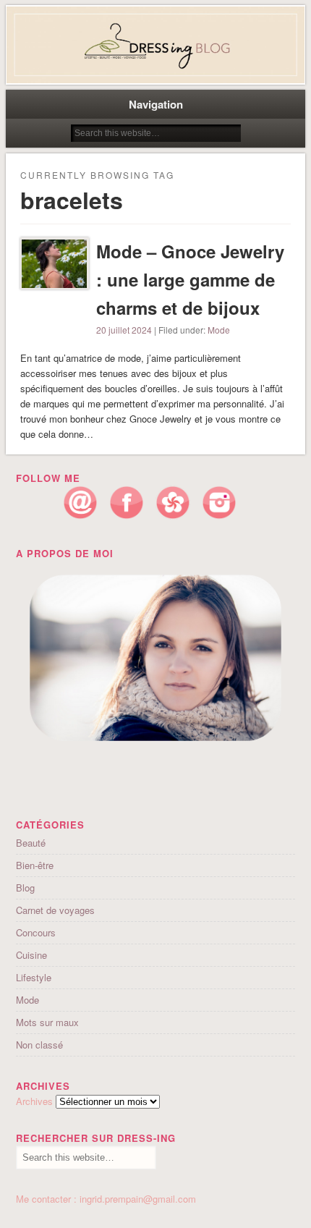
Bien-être (35, 865)
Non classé (39, 1044)
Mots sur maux (47, 1022)
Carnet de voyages (55, 910)
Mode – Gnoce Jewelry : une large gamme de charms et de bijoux (190, 279)
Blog (25, 887)
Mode (219, 329)
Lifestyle (33, 977)
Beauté (31, 843)
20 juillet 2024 (124, 329)
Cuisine (31, 955)
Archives (34, 1101)
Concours (36, 932)
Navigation (156, 104)
